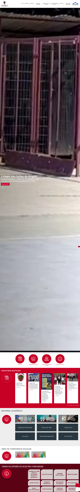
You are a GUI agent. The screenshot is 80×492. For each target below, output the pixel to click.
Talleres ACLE (68, 427)
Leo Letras (25, 436)
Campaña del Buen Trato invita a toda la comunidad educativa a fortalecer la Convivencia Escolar (46, 396)
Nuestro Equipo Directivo (54, 4)
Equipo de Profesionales (25, 427)
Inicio (22, 3)
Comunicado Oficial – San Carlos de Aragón (20, 384)
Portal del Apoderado (68, 4)
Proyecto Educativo (38, 4)
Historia (31, 3)
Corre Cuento (68, 436)
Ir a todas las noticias (73, 405)
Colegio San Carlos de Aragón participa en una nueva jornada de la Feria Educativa (33, 385)
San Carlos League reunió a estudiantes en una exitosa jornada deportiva (72, 385)
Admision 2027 (5, 184)
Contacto (61, 3)
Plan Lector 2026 (47, 427)
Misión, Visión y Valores (46, 4)
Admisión (27, 3)
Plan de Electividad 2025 (47, 436)
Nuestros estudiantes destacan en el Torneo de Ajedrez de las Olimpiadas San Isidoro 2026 (59, 390)
